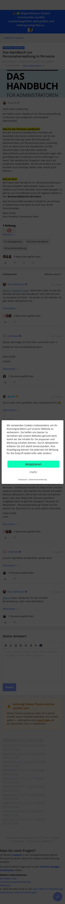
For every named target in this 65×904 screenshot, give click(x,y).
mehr (33, 472)
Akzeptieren (33, 464)
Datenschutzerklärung (38, 479)
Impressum (22, 479)
